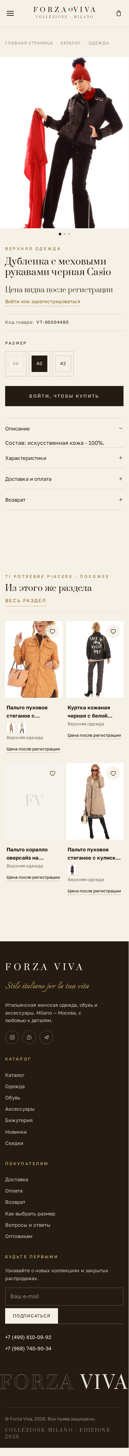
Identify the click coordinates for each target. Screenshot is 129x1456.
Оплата (14, 1191)
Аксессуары (20, 1109)
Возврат (15, 500)
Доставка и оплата (28, 479)
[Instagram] (12, 1037)
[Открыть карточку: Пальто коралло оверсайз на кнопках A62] (34, 829)
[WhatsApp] (29, 1037)
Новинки (16, 1132)
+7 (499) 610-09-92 (28, 1337)
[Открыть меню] (10, 13)
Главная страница (29, 43)
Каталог (70, 43)
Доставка (16, 1179)
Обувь (12, 1097)
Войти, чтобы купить (64, 396)
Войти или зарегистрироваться (42, 301)
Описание (17, 428)
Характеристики (25, 458)
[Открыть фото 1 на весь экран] (64, 142)
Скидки (14, 1143)
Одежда (99, 43)
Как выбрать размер (30, 1213)
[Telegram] (46, 1037)
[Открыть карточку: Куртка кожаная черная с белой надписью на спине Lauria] (95, 687)
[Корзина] (118, 13)
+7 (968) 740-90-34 (28, 1348)
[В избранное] (52, 631)
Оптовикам (18, 1236)
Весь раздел (26, 600)
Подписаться (31, 1315)
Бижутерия (19, 1120)
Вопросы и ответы (27, 1225)
